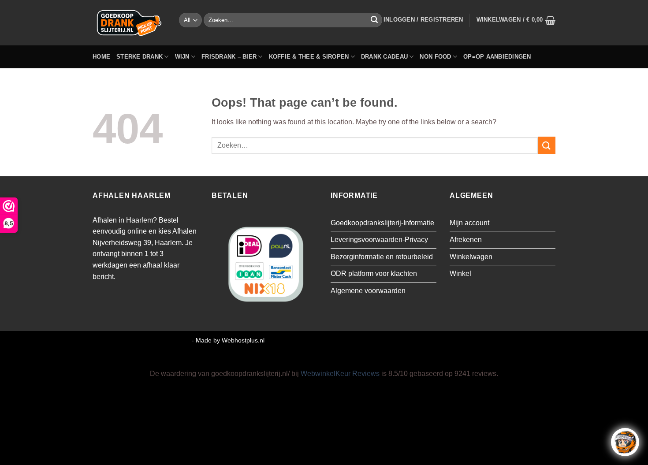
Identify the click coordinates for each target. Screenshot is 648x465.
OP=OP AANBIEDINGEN (497, 56)
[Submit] (374, 20)
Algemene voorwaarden (368, 290)
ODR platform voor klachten (374, 273)
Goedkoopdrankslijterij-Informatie (382, 223)
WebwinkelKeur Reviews (340, 373)
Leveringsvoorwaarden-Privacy (379, 239)
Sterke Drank (139, 56)
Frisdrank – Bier (229, 56)
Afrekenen (466, 239)
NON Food (435, 56)
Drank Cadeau (384, 56)
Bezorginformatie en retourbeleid (382, 256)
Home (101, 56)
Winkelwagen (471, 256)
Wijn (182, 56)
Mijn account (469, 223)
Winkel (460, 273)
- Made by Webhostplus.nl (228, 340)
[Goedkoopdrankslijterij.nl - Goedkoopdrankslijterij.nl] (129, 23)
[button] (423, 20)
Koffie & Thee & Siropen (309, 56)
